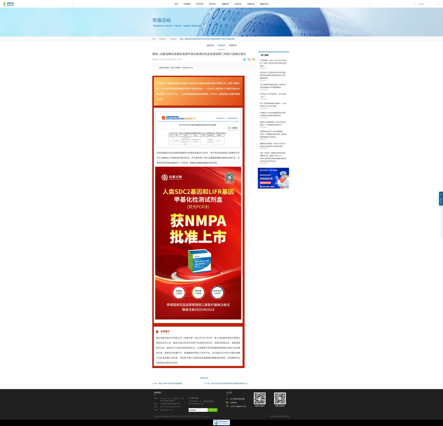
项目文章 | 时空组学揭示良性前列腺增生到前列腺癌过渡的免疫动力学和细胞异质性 (273, 75)
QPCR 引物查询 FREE (238, 406)
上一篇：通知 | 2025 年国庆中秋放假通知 (167, 383)
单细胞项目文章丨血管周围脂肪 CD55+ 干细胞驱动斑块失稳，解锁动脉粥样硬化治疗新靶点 (273, 134)
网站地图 (280, 416)
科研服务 (187, 4)
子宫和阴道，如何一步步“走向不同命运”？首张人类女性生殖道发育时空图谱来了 (273, 63)
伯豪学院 (225, 4)
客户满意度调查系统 (237, 399)
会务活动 (210, 45)
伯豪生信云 (264, 4)
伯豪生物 (250, 4)
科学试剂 (199, 4)
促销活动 (232, 45)
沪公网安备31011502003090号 (178, 416)
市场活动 (238, 4)
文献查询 (233, 403)
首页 (176, 4)
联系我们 (273, 416)
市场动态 (173, 39)
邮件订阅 (212, 410)
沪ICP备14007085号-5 (193, 416)
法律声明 (286, 416)
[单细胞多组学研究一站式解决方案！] (273, 178)
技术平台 (212, 4)
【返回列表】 (204, 378)
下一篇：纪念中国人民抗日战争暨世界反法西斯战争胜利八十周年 (227, 383)
